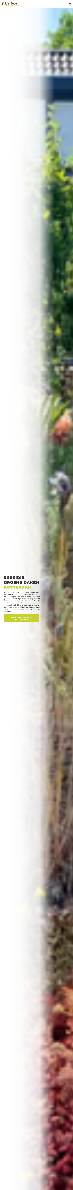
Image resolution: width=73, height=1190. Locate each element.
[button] (70, 4)
